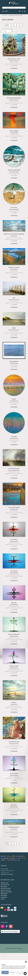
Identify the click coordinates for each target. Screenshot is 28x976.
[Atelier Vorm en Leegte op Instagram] (2, 926)
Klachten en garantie (6, 890)
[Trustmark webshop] (4, 916)
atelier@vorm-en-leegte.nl (7, 874)
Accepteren (5, 972)
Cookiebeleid (4, 897)
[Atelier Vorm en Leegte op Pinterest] (11, 926)
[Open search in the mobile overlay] (14, 8)
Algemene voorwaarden (6, 892)
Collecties (4, 15)
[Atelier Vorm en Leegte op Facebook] (6, 926)
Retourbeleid (4, 886)
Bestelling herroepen (6, 888)
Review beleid (4, 893)
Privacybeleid (4, 895)
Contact (2, 899)
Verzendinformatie (5, 884)
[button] (26, 962)
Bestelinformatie (4, 883)
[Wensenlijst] (22, 11)
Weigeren (12, 972)
